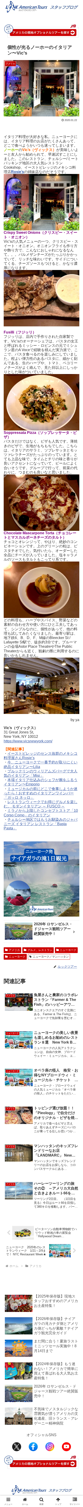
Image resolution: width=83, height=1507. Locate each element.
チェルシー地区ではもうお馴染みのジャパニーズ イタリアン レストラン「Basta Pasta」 (40, 824)
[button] (74, 920)
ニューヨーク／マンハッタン (51, 956)
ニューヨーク (68, 950)
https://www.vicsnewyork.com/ (28, 741)
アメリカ (14, 950)
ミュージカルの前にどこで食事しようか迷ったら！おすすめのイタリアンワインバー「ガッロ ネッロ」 (40, 793)
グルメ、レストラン (39, 950)
